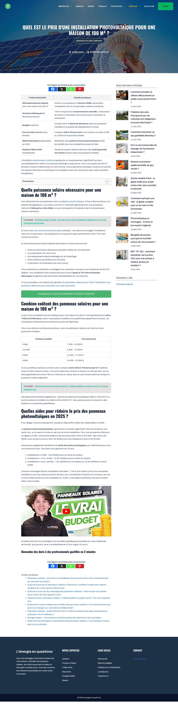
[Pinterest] (79, 89)
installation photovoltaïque (71, 201)
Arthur (105, 52)
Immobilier (63, 6)
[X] (62, 89)
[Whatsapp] (70, 89)
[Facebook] (53, 89)
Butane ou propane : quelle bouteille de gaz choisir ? (142, 165)
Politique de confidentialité (109, 667)
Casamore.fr (103, 676)
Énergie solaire (84, 41)
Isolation (149, 6)
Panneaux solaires (124, 284)
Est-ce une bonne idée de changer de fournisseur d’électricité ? (144, 148)
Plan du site (102, 659)
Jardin (90, 6)
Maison (79, 6)
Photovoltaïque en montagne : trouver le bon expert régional (142, 222)
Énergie (133, 6)
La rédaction (103, 672)
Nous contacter (140, 659)
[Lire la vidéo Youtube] (66, 511)
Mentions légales (105, 663)
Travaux (102, 6)
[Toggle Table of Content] (106, 182)
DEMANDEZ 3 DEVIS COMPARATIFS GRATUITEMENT (66, 294)
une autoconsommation (45, 230)
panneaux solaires (45, 160)
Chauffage (116, 6)
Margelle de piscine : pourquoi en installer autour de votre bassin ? (143, 238)
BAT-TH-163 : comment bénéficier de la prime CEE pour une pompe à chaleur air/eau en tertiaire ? (143, 258)
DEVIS (165, 6)
